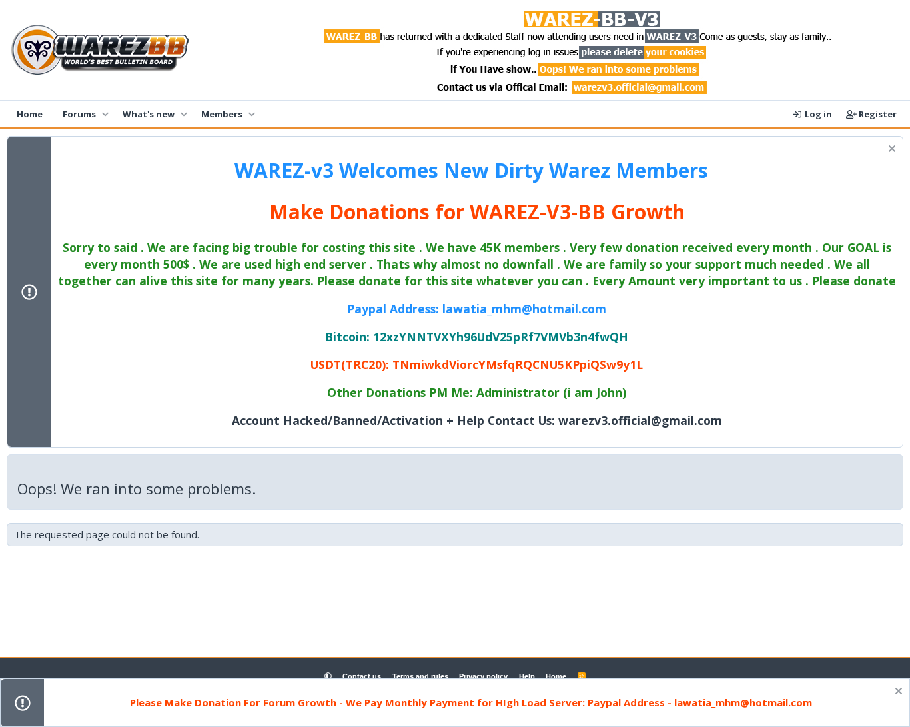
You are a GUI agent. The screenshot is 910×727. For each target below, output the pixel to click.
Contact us (361, 676)
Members (221, 114)
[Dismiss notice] (890, 150)
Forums (79, 114)
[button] (105, 114)
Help (527, 676)
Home (30, 114)
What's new (149, 114)
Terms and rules (420, 676)
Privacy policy (483, 676)
